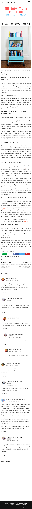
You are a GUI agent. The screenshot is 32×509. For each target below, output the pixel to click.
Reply (4, 293)
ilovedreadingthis (11, 278)
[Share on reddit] (18, 257)
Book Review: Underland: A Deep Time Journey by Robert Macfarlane (23, 265)
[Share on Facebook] (6, 257)
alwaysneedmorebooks (13, 364)
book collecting (6, 260)
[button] (30, 2)
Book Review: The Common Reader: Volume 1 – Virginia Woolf (8, 265)
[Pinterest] (8, 2)
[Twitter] (2, 2)
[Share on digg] (20, 257)
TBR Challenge (20, 260)
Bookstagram (26, 221)
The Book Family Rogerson (16, 10)
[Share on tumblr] (12, 257)
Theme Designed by (16, 507)
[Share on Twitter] (8, 257)
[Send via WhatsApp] (14, 257)
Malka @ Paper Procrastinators (16, 399)
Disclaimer (10, 504)
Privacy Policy (21, 504)
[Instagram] (5, 2)
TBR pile (25, 260)
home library (13, 260)
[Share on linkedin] (16, 257)
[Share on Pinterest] (10, 257)
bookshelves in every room (22, 168)
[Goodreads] (11, 2)
